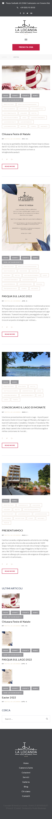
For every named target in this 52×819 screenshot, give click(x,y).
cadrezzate (23, 505)
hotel (34, 113)
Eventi (15, 95)
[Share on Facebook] (2, 159)
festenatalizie (10, 113)
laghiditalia (27, 391)
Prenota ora (26, 47)
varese (6, 522)
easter (34, 271)
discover (23, 109)
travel (33, 126)
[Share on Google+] (12, 159)
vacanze (44, 126)
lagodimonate (10, 122)
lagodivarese (26, 122)
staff (31, 518)
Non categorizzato (13, 100)
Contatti (26, 796)
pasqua (39, 284)
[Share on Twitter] (7, 159)
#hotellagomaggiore (27, 104)
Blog (6, 95)
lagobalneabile (10, 395)
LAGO (24, 117)
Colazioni (26, 772)
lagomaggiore (10, 126)
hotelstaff (9, 514)
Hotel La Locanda (13, 139)
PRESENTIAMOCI (12, 530)
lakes (6, 399)
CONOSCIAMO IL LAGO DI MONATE (24, 407)
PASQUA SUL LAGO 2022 (17, 296)
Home (4, 57)
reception (19, 518)
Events (25, 95)
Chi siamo (26, 791)
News (35, 95)
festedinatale (37, 109)
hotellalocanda (11, 117)
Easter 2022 (9, 697)
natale (23, 126)
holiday (23, 113)
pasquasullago (10, 288)
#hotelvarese (9, 109)
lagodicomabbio (38, 117)
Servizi (26, 777)
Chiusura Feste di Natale (16, 134)
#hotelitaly (9, 104)
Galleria (26, 782)
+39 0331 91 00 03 (27, 7)
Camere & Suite (26, 768)
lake (40, 395)
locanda (7, 518)
